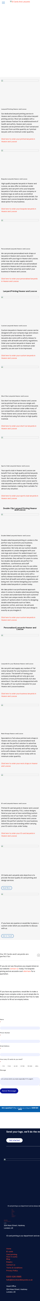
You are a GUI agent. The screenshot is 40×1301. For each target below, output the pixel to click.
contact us (14, 969)
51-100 (22, 1066)
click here (27, 971)
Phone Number (5, 1034)
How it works (11, 1257)
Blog (8, 1259)
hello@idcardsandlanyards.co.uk (7, 1221)
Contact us (10, 1265)
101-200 (29, 1066)
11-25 (9, 1066)
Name (2, 1021)
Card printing (11, 1254)
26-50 (15, 1066)
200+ (36, 1066)
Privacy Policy (13, 1216)
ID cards (9, 1251)
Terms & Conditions (14, 1268)
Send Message (9, 1091)
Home (12, 1209)
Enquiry (9, 1262)
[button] (6, 888)
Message (3, 1070)
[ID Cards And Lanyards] (20, 1)
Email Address (4, 1047)
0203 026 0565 (13, 1276)
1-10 (3, 1066)
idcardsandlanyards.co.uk (20, 30)
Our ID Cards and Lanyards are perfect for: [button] (14, 955)
